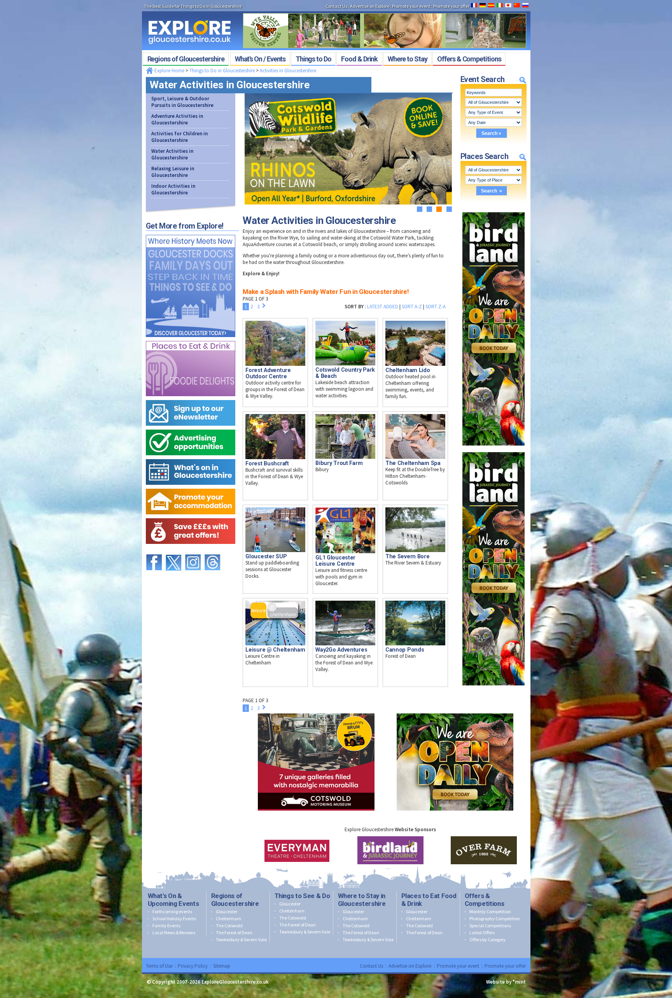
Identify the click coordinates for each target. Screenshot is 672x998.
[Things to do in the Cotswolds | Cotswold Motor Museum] (316, 711)
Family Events (166, 925)
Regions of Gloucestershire (235, 899)
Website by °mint (506, 982)
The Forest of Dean (234, 932)
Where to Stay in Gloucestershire (362, 899)
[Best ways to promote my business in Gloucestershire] (190, 428)
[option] (297, 850)
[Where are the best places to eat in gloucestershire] (190, 339)
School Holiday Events (174, 918)
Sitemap (221, 966)
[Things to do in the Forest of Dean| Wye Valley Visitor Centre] (384, 11)
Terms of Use (159, 966)
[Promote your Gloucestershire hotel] (190, 487)
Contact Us (371, 966)
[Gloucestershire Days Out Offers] (190, 516)
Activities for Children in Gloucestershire (179, 136)
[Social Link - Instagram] (193, 550)
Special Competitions (490, 925)
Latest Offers (482, 932)
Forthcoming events (172, 911)
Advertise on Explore (409, 966)
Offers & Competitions (484, 899)
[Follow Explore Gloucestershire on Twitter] (173, 550)
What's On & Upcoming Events (173, 899)
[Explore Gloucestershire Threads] (212, 550)
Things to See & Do (302, 896)
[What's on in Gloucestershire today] (190, 457)
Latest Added (382, 306)
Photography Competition (494, 918)
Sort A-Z (412, 306)
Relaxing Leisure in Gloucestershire (172, 171)
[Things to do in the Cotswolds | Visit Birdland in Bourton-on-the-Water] (493, 210)
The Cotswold (229, 925)
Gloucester (226, 911)
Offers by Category (487, 939)
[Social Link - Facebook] (154, 550)
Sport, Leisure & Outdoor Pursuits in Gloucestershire (182, 101)
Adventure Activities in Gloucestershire (177, 119)
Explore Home (168, 70)
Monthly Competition (490, 911)
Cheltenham (228, 918)
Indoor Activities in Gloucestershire (173, 189)
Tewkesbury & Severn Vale (241, 939)
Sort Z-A (435, 306)
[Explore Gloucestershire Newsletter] (190, 398)
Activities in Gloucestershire (288, 70)
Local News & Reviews (173, 932)
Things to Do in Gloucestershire (222, 70)
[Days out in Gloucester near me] (190, 233)
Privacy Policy (193, 966)
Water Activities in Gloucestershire (172, 154)
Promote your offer (505, 966)
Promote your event (458, 966)
